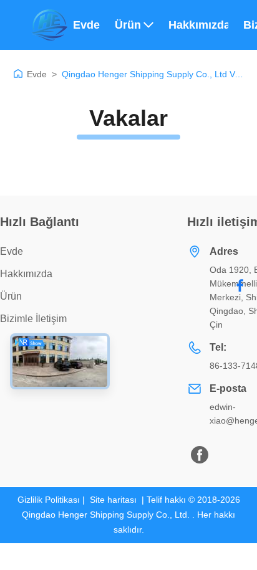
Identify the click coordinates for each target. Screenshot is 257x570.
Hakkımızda (198, 25)
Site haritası (113, 500)
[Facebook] (240, 285)
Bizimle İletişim (33, 318)
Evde (86, 25)
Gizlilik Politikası (48, 500)
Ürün (128, 25)
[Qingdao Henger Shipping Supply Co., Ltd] (49, 24)
